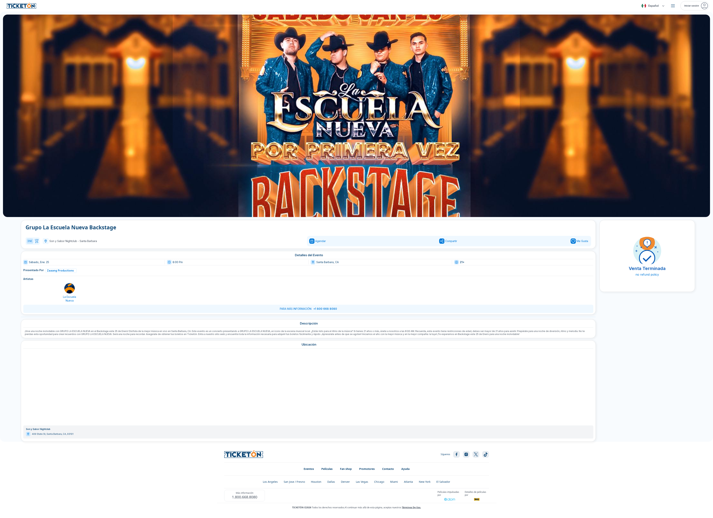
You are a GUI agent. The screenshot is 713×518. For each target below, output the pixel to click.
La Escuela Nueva (69, 298)
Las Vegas (362, 481)
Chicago (379, 481)
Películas (327, 469)
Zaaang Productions (60, 270)
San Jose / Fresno (294, 481)
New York (424, 481)
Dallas (331, 481)
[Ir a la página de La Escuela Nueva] (69, 288)
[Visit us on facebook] (456, 454)
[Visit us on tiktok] (485, 454)
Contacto (388, 469)
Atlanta (408, 481)
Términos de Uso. (411, 507)
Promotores (367, 469)
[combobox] (652, 6)
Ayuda (405, 469)
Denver (345, 481)
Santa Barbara (88, 241)
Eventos (309, 469)
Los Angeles (270, 481)
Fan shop (346, 469)
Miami (394, 481)
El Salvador (443, 481)
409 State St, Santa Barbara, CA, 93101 (52, 434)
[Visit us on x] (476, 454)
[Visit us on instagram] (466, 454)
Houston (316, 481)
